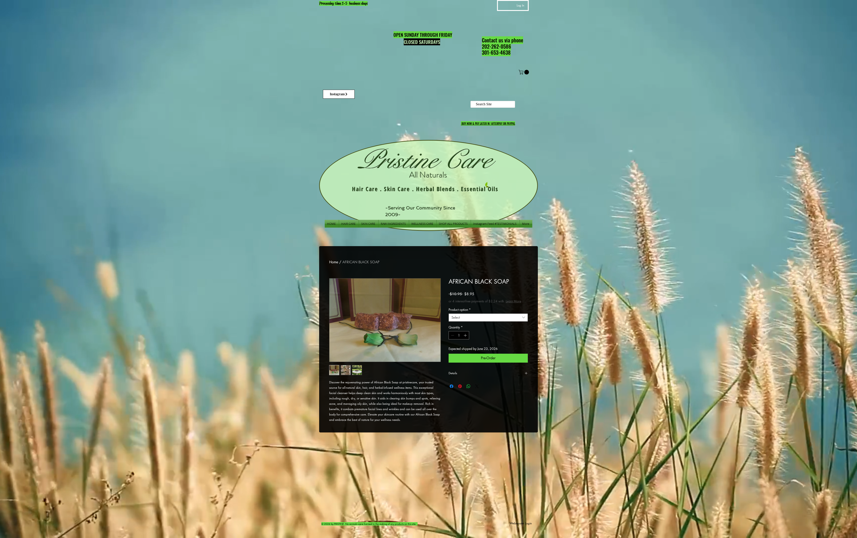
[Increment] (465, 340)
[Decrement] (452, 340)
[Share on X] (477, 390)
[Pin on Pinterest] (460, 390)
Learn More (481, 305)
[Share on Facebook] (451, 390)
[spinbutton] (459, 340)
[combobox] (488, 322)
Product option (460, 314)
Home (333, 262)
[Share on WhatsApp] (468, 390)
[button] (524, 72)
